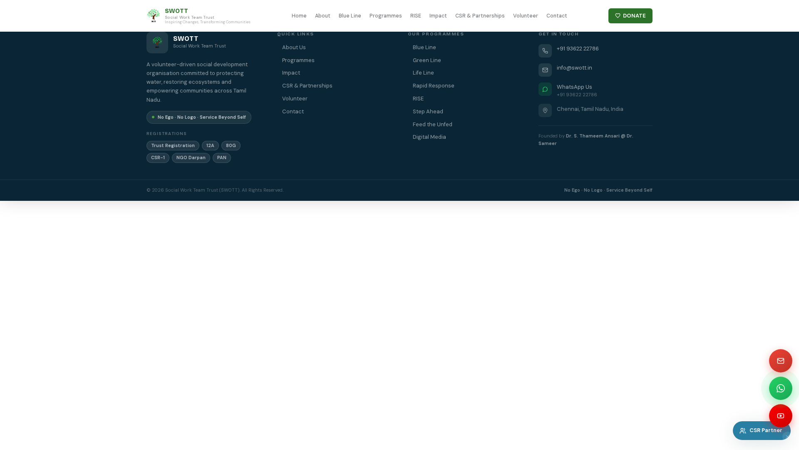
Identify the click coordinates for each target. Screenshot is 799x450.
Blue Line (350, 15)
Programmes (386, 15)
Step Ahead (428, 111)
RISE (415, 15)
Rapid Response (433, 85)
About (322, 15)
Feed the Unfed (432, 124)
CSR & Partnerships (480, 15)
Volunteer (525, 15)
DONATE (634, 15)
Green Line (427, 60)
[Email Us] (780, 360)
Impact (438, 15)
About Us (294, 47)
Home (299, 15)
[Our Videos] (780, 416)
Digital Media (429, 136)
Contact (556, 15)
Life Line (423, 72)
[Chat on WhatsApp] (780, 388)
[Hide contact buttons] (787, 437)
